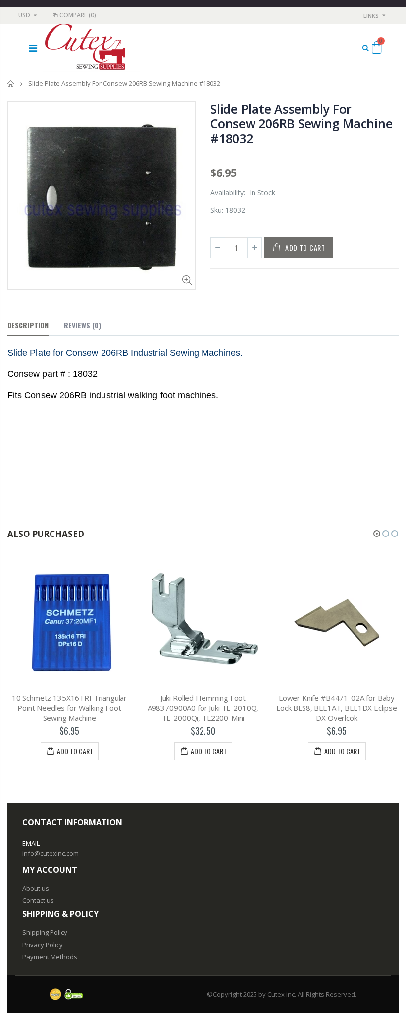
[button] (376, 533)
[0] (376, 49)
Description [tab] (28, 325)
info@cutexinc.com (50, 853)
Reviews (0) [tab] (82, 325)
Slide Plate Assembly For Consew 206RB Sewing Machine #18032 (301, 123)
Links (371, 15)
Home (11, 83)
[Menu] (33, 48)
